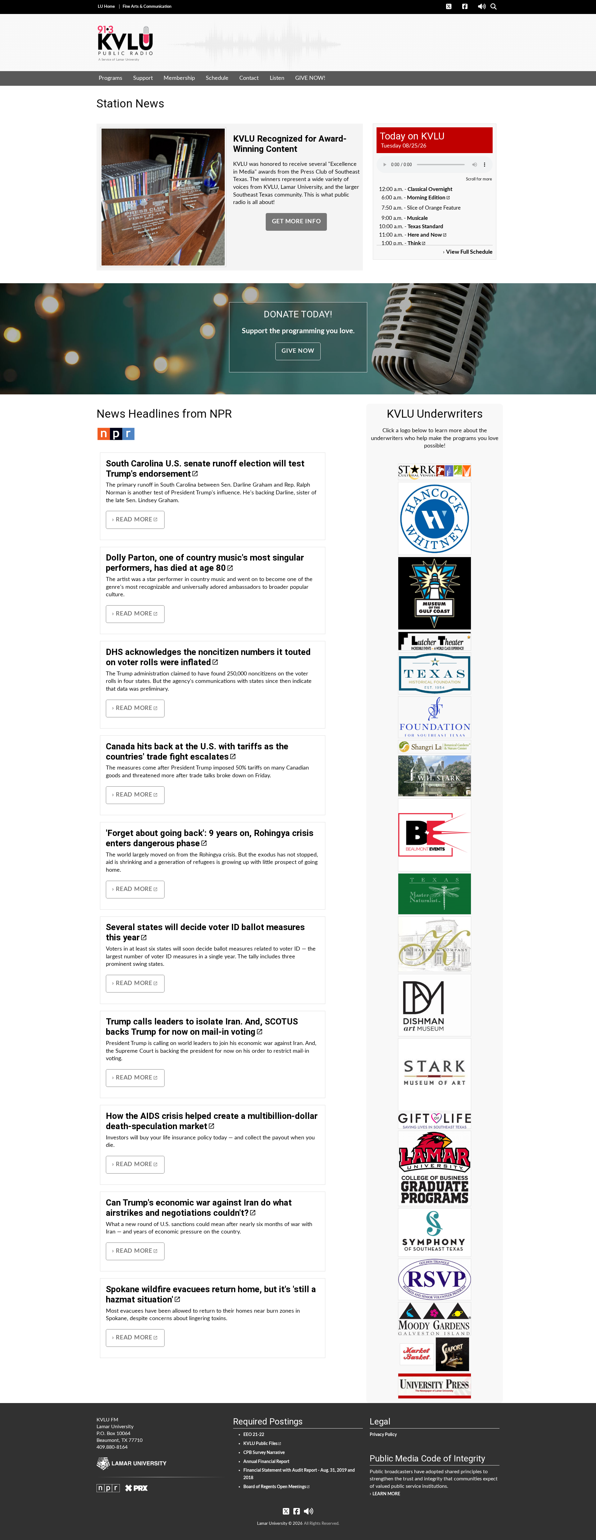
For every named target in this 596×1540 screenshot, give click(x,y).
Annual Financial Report (266, 1462)
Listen (277, 78)
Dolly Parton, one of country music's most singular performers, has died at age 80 (205, 562)
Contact (249, 78)
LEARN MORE (386, 1494)
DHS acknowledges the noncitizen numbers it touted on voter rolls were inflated (208, 657)
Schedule (217, 78)
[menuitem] (110, 78)
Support (143, 78)
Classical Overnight (430, 189)
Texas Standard (425, 226)
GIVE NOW (298, 351)
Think (414, 243)
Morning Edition (426, 197)
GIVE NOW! (310, 78)
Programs (110, 78)
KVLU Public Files (260, 1444)
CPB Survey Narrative (264, 1453)
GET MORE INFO (296, 222)
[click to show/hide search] (494, 7)
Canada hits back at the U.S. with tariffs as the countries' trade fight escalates (197, 751)
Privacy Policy (383, 1435)
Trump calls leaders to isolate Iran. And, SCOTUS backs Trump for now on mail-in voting (202, 1026)
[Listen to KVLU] (482, 7)
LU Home (106, 6)
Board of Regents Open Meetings (274, 1487)
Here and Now (425, 235)
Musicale (417, 218)
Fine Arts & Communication (147, 6)
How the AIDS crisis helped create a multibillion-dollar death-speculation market (212, 1121)
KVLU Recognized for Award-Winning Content (290, 144)
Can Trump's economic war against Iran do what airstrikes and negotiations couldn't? (199, 1207)
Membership (179, 78)
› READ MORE (132, 520)
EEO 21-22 (253, 1435)
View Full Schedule (469, 252)
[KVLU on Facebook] (468, 7)
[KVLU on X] (452, 7)
